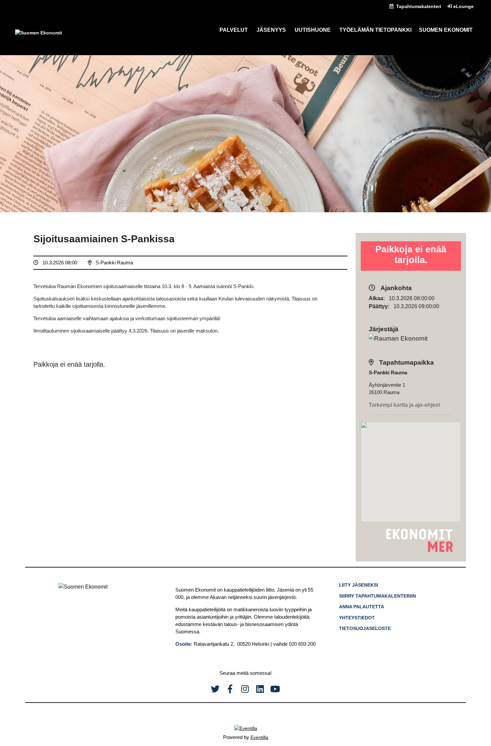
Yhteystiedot (357, 617)
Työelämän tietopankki (375, 30)
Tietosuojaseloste (365, 628)
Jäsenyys (271, 30)
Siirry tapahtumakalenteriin (377, 596)
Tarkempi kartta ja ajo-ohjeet (404, 405)
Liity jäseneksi (358, 585)
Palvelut (233, 30)
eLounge (463, 6)
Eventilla (259, 737)
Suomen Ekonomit (446, 30)
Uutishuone (313, 30)
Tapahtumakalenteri (418, 6)
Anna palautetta (361, 606)
